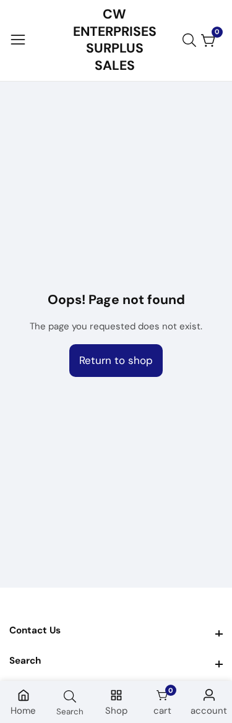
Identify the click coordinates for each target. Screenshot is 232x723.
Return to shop (116, 360)
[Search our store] (192, 40)
